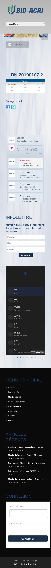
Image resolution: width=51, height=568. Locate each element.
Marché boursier (14, 397)
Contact (11, 415)
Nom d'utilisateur (16, 506)
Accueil (11, 387)
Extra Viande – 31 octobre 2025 (21, 471)
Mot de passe (15, 523)
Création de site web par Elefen (25, 564)
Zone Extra (12, 411)
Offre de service (14, 406)
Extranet (11, 420)
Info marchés (13, 392)
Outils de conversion (16, 401)
